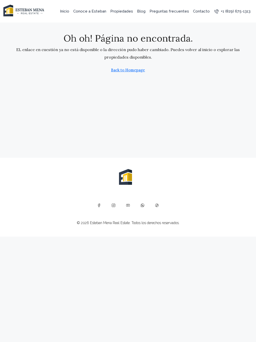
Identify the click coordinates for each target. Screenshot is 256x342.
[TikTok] (157, 205)
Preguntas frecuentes (169, 11)
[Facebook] (99, 205)
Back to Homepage (128, 70)
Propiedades (121, 11)
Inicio (64, 11)
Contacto (201, 11)
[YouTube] (128, 205)
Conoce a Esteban (89, 11)
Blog (141, 11)
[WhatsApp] (142, 205)
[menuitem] (232, 11)
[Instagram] (113, 205)
